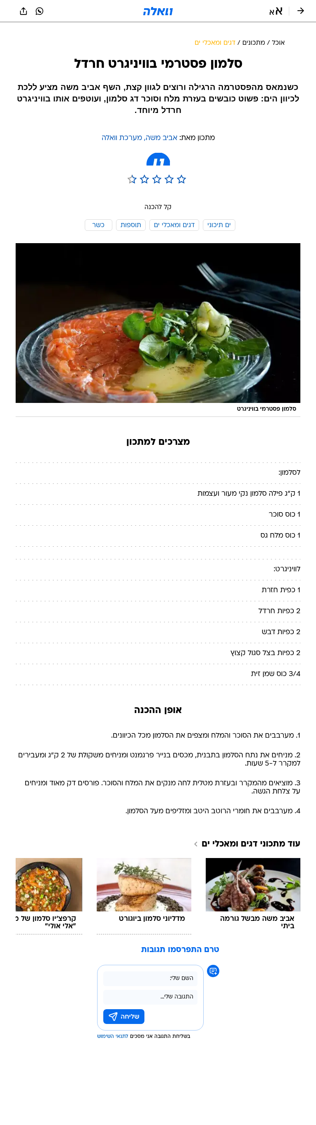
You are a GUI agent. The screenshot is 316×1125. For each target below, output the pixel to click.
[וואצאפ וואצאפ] (39, 11)
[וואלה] (158, 11)
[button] (276, 11)
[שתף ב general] (23, 11)
